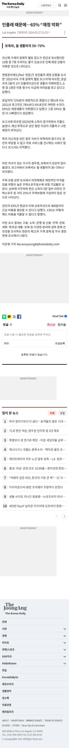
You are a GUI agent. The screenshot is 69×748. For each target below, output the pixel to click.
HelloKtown (9, 663)
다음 (64, 516)
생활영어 (6, 691)
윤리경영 (6, 725)
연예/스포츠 (8, 649)
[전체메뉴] (65, 5)
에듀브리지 (8, 684)
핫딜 (4, 670)
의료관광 (6, 704)
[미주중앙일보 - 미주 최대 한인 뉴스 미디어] (13, 5)
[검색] (60, 5)
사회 (4, 628)
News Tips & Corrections (33, 725)
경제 (4, 635)
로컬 (62, 413)
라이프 (5, 642)
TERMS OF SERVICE (53, 720)
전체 (52, 413)
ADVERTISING (17, 720)
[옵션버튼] (65, 33)
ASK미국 (7, 656)
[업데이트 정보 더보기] (34, 32)
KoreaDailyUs (10, 677)
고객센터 (15, 725)
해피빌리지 (8, 711)
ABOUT (5, 720)
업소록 (5, 698)
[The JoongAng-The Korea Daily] (15, 609)
